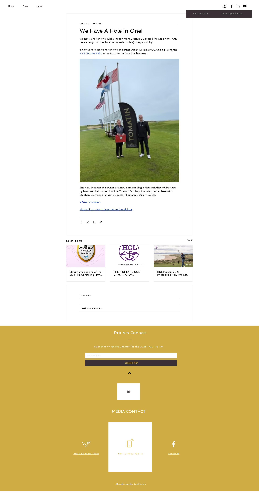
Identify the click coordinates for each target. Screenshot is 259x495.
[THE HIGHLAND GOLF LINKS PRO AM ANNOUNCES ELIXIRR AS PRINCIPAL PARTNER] (129, 256)
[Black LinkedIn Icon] (238, 6)
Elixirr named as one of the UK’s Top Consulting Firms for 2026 (85, 273)
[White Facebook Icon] (174, 444)
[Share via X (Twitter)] (87, 222)
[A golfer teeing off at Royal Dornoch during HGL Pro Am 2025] (173, 256)
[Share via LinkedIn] (94, 222)
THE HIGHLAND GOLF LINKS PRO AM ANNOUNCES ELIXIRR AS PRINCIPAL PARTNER (129, 273)
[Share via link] (100, 222)
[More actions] (177, 23)
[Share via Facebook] (81, 222)
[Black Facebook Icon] (231, 6)
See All (190, 240)
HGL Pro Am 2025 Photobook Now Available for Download (172, 273)
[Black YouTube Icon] (245, 6)
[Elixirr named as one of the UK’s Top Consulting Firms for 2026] (85, 256)
